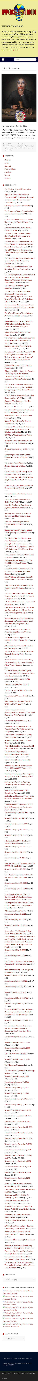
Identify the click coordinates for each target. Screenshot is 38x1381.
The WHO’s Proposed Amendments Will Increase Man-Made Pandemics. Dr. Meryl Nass (20, 340)
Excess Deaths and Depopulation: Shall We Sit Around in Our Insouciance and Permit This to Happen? (19, 244)
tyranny (7, 150)
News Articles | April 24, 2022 (16, 975)
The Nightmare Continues (14, 1065)
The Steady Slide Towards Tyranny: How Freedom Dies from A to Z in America (18, 236)
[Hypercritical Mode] (19, 12)
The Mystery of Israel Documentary (18, 189)
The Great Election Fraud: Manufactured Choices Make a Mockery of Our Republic (20, 260)
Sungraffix (29, 1358)
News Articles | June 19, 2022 (16, 883)
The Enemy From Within (14, 463)
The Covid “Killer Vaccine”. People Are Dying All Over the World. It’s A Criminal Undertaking (19, 429)
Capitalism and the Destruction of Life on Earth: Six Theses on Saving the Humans (19, 571)
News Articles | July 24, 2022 (15, 835)
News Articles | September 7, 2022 (17, 760)
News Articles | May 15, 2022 (16, 925)
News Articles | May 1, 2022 (15, 956)
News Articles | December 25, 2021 (18, 1110)
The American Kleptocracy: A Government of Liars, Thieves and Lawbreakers (17, 754)
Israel (32, 146)
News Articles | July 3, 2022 (14, 126)
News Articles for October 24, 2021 (18, 1161)
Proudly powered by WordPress (11, 1373)
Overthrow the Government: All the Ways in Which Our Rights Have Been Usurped (19, 729)
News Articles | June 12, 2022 (16, 889)
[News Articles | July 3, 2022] (19, 98)
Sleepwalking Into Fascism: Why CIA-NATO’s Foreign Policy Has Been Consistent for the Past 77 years (19, 324)
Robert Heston (22, 144)
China (12, 146)
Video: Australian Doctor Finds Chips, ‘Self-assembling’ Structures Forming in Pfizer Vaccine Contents (19, 662)
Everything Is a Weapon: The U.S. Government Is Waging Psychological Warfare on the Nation (18, 897)
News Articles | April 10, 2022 (16, 987)
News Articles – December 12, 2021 (18, 1116)
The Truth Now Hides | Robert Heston (19, 1220)
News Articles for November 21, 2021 (19, 1133)
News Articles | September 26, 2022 (18, 721)
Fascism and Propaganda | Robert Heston (20, 1240)
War (11, 150)
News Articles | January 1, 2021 (16, 1105)
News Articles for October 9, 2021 (17, 1178)
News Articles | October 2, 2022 (16, 696)
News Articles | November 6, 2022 (17, 679)
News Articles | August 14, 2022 (16, 818)
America (7, 146)
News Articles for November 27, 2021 (19, 1127)
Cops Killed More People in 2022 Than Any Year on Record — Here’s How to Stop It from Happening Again (19, 610)
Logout (7, 175)
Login (7, 163)
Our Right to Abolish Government (17, 206)
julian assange (9, 148)
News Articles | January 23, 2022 (17, 1087)
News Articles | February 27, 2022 (17, 1042)
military (16, 148)
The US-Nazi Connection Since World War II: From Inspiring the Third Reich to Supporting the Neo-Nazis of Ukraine (19, 387)
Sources (7, 178)
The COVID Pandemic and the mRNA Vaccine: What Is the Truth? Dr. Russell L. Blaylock (19, 596)
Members (8, 172)
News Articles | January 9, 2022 (16, 1099)
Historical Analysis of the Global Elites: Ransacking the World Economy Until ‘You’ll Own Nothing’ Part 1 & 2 (19, 621)
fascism (22, 146)
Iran (29, 146)
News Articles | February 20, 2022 (17, 1048)
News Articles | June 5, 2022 (15, 914)
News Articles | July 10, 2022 (15, 852)
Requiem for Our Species (14, 407)
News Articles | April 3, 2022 (15, 992)
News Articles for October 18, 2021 (18, 1167)
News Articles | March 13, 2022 (16, 1020)
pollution (21, 148)
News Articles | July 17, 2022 (15, 846)
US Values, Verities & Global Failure (18, 435)
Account (8, 166)
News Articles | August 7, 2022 (16, 824)
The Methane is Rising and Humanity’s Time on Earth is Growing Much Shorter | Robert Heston (19, 1265)
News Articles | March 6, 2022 (16, 1037)
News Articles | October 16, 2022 (17, 685)
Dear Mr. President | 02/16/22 (15, 1054)
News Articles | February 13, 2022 (17, 1059)
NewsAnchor (29, 1373)
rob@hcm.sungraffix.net (24, 1363)
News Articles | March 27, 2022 (16, 998)
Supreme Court (28, 148)
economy (16, 146)
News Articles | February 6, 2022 (17, 1076)
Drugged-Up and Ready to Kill (16, 449)
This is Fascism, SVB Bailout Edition (18, 494)
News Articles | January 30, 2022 (17, 1082)
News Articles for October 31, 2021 (18, 1150)
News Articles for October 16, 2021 (18, 1172)
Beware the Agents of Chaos (15, 466)
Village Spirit (15, 50)
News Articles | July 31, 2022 (15, 830)
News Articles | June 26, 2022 (16, 869)
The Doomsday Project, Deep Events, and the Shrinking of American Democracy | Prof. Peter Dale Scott (18, 1028)
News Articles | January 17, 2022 (17, 1093)
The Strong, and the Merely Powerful (18, 690)
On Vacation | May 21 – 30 (15, 920)
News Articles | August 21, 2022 (16, 813)
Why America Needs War (14, 911)
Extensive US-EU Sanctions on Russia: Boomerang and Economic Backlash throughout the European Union (19, 1011)
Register (8, 160)
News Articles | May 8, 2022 (15, 950)
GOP (26, 146)
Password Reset (10, 169)
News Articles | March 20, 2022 (16, 1004)
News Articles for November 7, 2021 (18, 1144)
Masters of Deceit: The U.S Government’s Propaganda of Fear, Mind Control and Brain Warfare (20, 712)
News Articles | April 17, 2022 (16, 981)
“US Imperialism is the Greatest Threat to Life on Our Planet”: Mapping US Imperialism (19, 905)
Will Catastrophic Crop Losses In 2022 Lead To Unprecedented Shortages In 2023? (19, 806)
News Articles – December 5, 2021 (17, 1121)
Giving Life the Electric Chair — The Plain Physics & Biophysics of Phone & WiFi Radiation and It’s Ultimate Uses (19, 546)
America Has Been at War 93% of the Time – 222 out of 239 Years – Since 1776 (18, 768)
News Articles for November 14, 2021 (19, 1138)
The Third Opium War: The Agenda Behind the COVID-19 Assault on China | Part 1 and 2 (19, 673)
